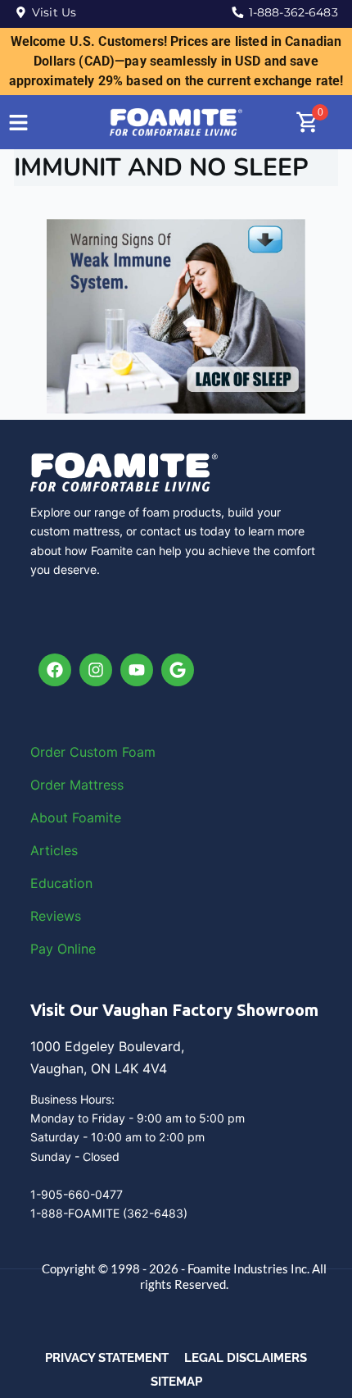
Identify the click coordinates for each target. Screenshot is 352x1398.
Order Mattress (77, 784)
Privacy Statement (107, 1357)
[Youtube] (136, 669)
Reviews (55, 916)
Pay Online (63, 948)
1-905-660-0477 (76, 1194)
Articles (54, 850)
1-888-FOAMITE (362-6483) (108, 1213)
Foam (139, 752)
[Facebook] (54, 669)
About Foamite (75, 817)
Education (61, 883)
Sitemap (176, 1381)
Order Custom (76, 752)
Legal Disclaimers (245, 1357)
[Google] (177, 669)
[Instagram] (95, 669)
